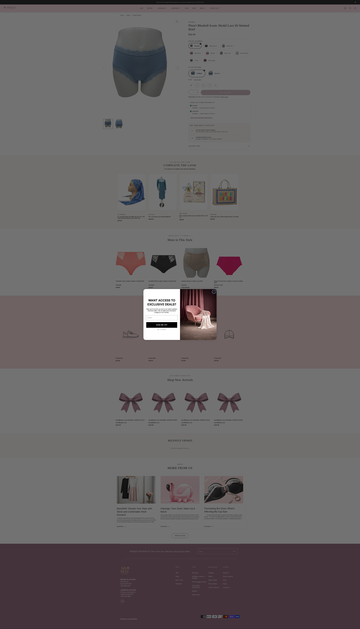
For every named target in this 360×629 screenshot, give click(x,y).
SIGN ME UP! (161, 325)
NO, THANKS (161, 329)
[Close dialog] (214, 291)
